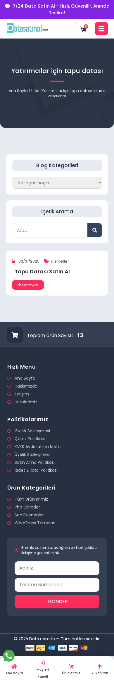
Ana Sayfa (18, 90)
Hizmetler (60, 261)
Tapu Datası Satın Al (42, 271)
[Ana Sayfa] (14, 666)
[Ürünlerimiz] (71, 666)
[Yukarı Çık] (99, 666)
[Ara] (94, 230)
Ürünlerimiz (71, 673)
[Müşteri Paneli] (42, 662)
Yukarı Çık (99, 673)
